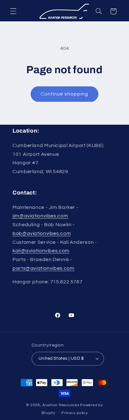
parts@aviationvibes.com (44, 268)
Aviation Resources (60, 405)
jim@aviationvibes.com (40, 215)
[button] (13, 11)
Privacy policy (74, 413)
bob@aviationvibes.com (42, 233)
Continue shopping (65, 93)
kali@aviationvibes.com (41, 250)
